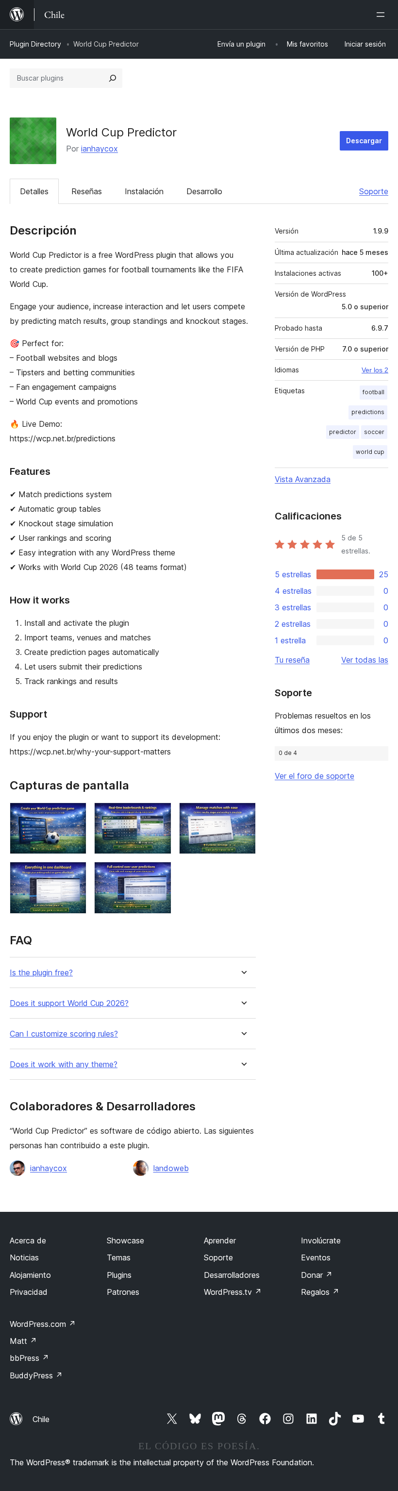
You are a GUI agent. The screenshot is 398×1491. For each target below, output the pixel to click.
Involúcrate (321, 1240)
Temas (119, 1257)
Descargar (364, 140)
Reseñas (86, 191)
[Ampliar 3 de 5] (243, 816)
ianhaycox (99, 148)
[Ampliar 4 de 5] (73, 875)
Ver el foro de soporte (314, 776)
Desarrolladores (232, 1275)
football (373, 392)
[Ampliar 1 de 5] (73, 816)
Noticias (24, 1257)
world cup (370, 451)
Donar (316, 1275)
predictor (342, 432)
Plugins (119, 1275)
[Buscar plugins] (112, 78)
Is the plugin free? (41, 972)
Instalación (144, 191)
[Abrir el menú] (382, 14)
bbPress (29, 1358)
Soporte (373, 191)
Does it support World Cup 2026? (69, 1003)
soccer (374, 432)
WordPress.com (43, 1324)
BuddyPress (36, 1375)
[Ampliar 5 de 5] (158, 875)
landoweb (171, 1168)
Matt (23, 1341)
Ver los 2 (375, 370)
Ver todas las (364, 660)
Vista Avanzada (303, 479)
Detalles (34, 191)
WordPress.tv (233, 1292)
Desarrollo (204, 191)
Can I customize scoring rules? (64, 1034)
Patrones (123, 1292)
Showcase (125, 1240)
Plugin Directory (35, 44)
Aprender (220, 1240)
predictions (367, 412)
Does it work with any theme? (63, 1064)
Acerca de (28, 1240)
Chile (41, 1419)
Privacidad (29, 1292)
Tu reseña (292, 660)
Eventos (316, 1257)
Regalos (320, 1292)
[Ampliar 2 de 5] (158, 816)
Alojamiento (30, 1275)
